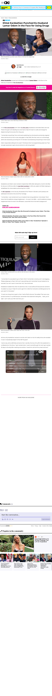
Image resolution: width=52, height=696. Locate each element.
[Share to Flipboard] (31, 73)
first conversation (9, 127)
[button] (2, 3)
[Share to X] (21, 73)
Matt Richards (20, 65)
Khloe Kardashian (13, 17)
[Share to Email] (41, 73)
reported (6, 191)
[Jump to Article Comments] (6, 73)
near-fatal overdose (23, 186)
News (6, 17)
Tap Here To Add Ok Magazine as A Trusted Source (20, 87)
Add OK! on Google (26, 76)
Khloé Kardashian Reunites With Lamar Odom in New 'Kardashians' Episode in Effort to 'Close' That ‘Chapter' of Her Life (25, 221)
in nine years (25, 127)
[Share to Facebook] (12, 73)
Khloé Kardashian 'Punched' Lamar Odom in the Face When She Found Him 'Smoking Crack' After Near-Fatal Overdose (24, 216)
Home (2, 17)
